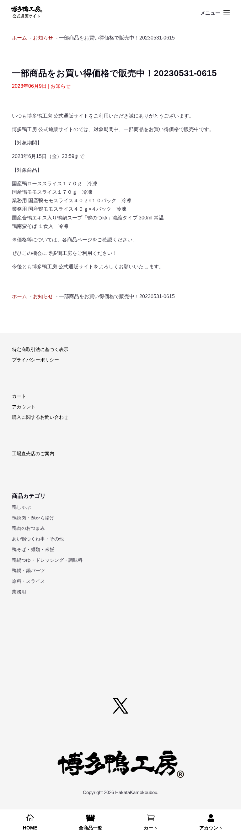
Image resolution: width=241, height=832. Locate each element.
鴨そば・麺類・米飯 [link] (33, 549)
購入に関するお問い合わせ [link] (40, 417)
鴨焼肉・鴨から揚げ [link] (33, 517)
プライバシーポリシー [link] (35, 359)
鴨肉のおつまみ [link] (28, 528)
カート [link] (19, 396)
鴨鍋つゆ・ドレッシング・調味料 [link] (47, 560)
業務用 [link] (19, 591)
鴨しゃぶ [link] (21, 507)
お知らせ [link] (61, 86)
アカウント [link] (23, 406)
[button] (216, 16)
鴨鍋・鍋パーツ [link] (28, 570)
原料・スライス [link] (28, 581)
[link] (26, 12)
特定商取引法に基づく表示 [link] (40, 349)
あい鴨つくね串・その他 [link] (38, 538)
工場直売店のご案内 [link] (33, 453)
